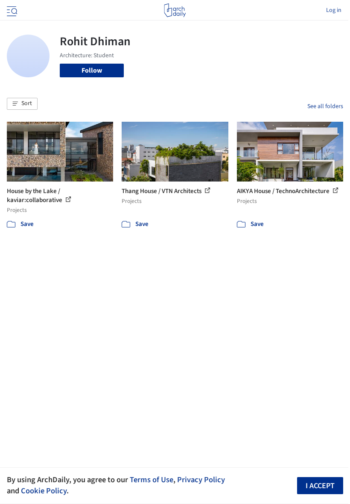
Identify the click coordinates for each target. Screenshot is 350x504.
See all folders (325, 106)
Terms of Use (151, 479)
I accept (320, 486)
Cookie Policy (44, 490)
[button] (22, 104)
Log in (333, 10)
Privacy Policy (201, 479)
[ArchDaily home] (175, 10)
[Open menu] (11, 10)
